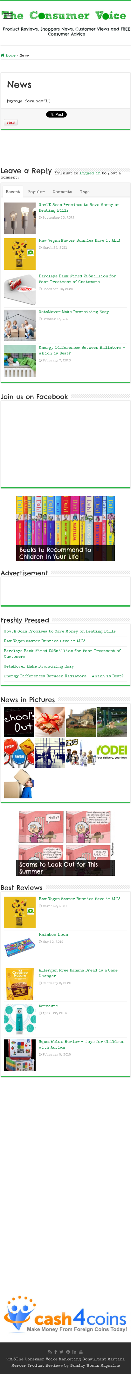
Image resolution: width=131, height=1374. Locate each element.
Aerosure (48, 1006)
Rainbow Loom (53, 935)
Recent (13, 192)
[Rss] (50, 1352)
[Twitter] (61, 1352)
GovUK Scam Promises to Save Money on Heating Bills (60, 632)
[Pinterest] (68, 1352)
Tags (85, 192)
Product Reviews (45, 1366)
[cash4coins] (65, 1315)
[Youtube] (80, 1352)
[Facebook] (56, 1352)
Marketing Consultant (82, 1360)
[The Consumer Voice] (65, 22)
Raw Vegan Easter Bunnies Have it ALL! (79, 241)
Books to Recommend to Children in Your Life (55, 553)
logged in (89, 174)
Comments (62, 192)
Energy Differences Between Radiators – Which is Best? (63, 677)
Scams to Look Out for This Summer (58, 868)
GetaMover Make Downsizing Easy (74, 312)
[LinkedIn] (74, 1352)
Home (10, 56)
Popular (36, 192)
